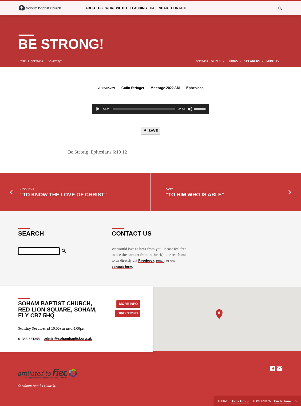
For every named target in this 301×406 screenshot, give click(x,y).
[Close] (296, 401)
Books (233, 61)
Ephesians (194, 88)
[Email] (279, 368)
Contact (179, 8)
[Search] (64, 251)
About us (94, 8)
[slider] (200, 108)
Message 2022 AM (165, 88)
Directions (128, 313)
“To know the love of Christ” (63, 194)
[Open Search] (280, 8)
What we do (116, 8)
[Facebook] (272, 368)
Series (216, 61)
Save (152, 131)
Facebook (146, 260)
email (160, 260)
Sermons (37, 61)
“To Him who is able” (195, 194)
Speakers (252, 61)
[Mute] (190, 109)
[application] (150, 109)
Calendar (159, 8)
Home (22, 61)
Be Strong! (55, 61)
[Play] (97, 109)
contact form (122, 266)
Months (272, 61)
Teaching (138, 8)
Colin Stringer (132, 88)
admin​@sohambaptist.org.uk (68, 338)
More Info (128, 304)
